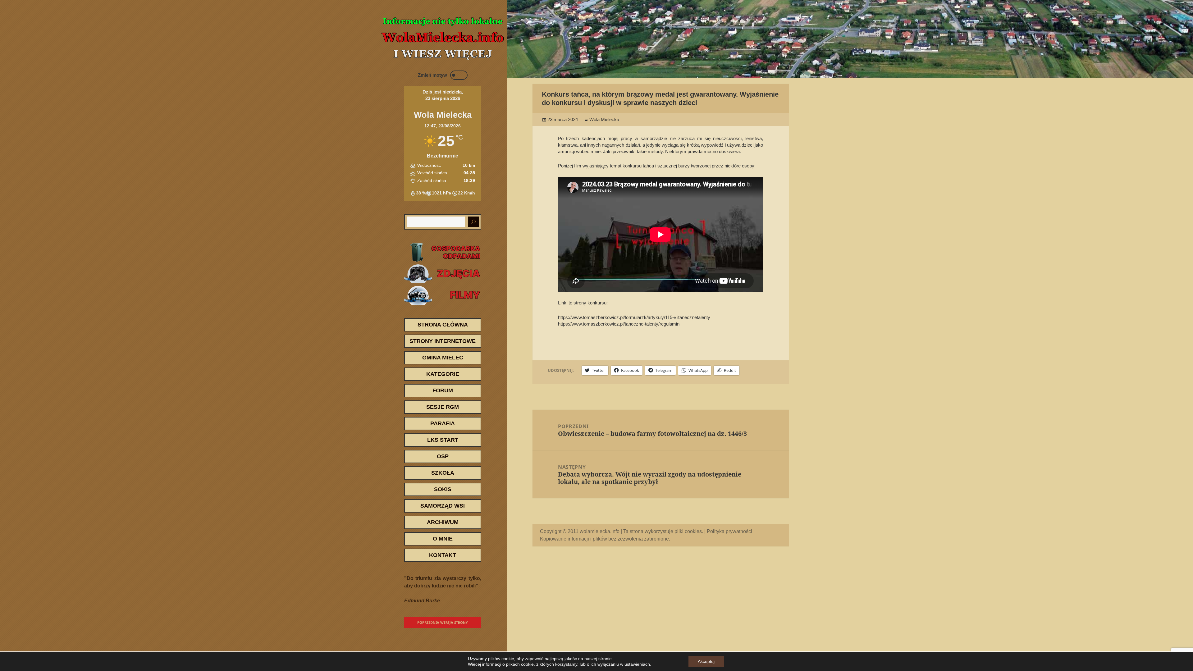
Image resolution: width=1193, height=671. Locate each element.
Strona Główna (443, 325)
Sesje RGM (442, 407)
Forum (442, 390)
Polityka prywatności (729, 531)
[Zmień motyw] (459, 75)
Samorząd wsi (442, 506)
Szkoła (442, 473)
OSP (443, 456)
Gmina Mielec (442, 357)
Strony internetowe (442, 341)
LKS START (442, 440)
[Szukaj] (473, 222)
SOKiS (442, 489)
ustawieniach (637, 664)
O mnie (443, 539)
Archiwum (443, 522)
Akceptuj (706, 661)
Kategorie (442, 374)
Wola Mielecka (604, 119)
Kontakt (442, 555)
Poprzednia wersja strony (442, 622)
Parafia (442, 423)
